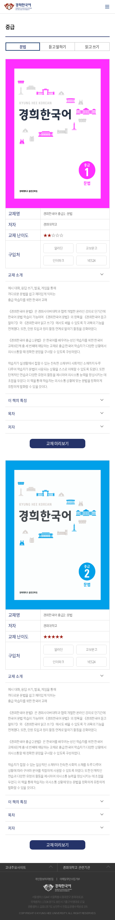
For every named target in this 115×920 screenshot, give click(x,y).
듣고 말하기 (57, 46)
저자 (11, 426)
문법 (23, 46)
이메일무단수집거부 (70, 879)
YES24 (91, 260)
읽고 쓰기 (92, 46)
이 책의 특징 (17, 400)
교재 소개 (15, 274)
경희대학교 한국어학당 (18, 6)
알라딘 (58, 248)
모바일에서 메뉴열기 (107, 6)
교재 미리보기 (57, 443)
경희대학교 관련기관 (76, 867)
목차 (11, 413)
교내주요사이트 (15, 867)
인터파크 (58, 260)
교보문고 (91, 248)
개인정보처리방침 (44, 879)
